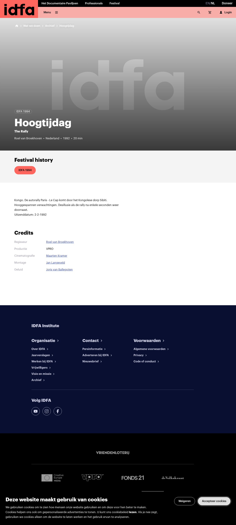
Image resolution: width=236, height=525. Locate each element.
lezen (132, 512)
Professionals (94, 3)
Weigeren (184, 501)
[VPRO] (93, 477)
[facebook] (58, 411)
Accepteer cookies (214, 501)
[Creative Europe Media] (52, 477)
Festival (115, 3)
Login (228, 12)
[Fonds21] (133, 477)
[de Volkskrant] (173, 477)
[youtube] (35, 411)
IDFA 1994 (25, 170)
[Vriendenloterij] (112, 452)
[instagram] (47, 411)
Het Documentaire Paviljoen (59, 3)
